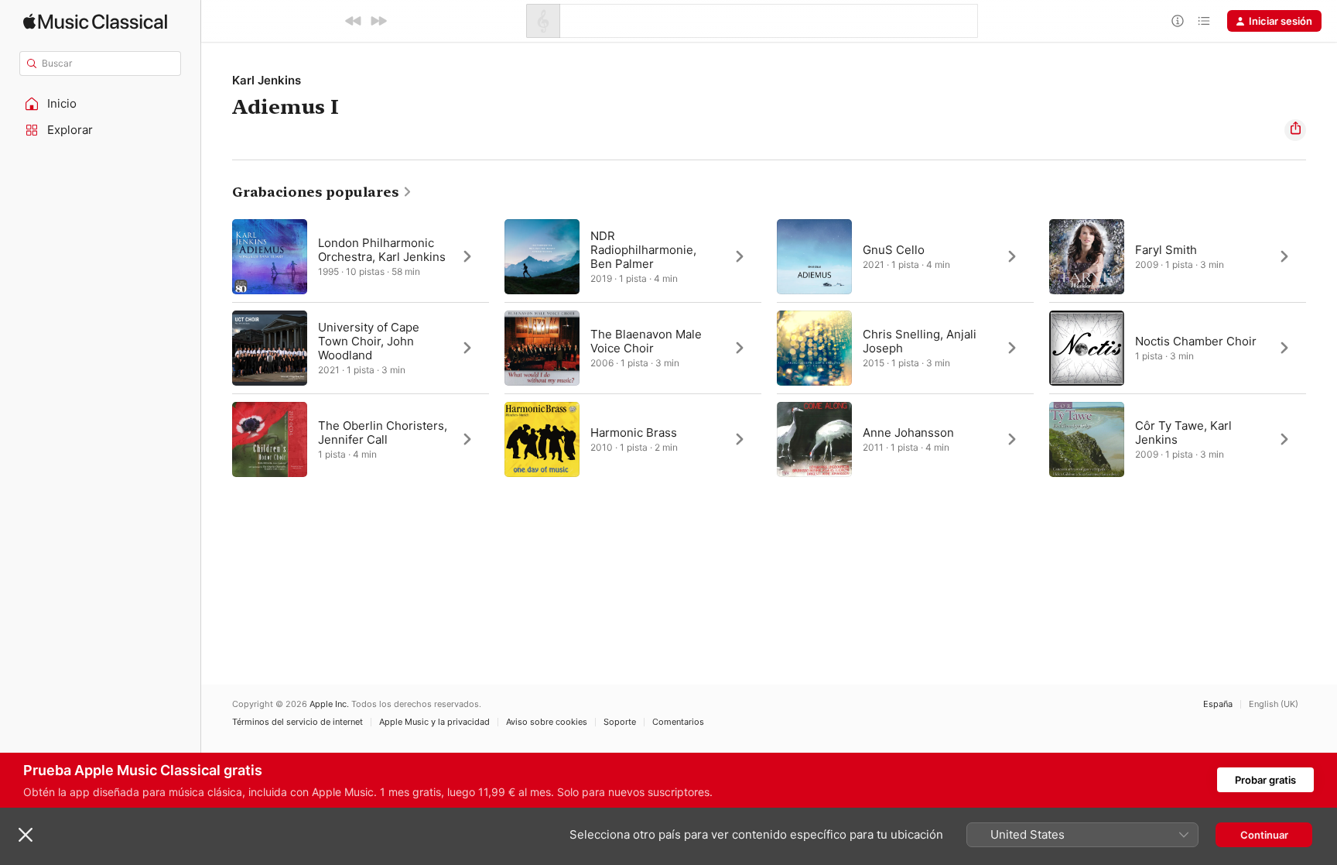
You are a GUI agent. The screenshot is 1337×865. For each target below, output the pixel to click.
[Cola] (1204, 21)
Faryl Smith (1166, 249)
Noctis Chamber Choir (1196, 341)
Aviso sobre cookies (546, 722)
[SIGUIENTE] (378, 21)
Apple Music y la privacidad (434, 722)
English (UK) (1273, 704)
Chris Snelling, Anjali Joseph (919, 341)
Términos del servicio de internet (297, 722)
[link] (322, 192)
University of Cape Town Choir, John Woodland (368, 341)
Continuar (1264, 835)
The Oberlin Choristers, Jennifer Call (382, 432)
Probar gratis (1265, 780)
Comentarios (678, 722)
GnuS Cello (894, 249)
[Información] (1177, 21)
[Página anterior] (216, 347)
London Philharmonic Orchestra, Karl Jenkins (382, 249)
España (1218, 704)
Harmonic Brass (633, 432)
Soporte (620, 722)
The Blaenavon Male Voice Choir (646, 341)
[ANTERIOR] (353, 21)
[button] (100, 103)
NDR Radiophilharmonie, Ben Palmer (643, 249)
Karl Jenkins (266, 80)
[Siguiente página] (1321, 347)
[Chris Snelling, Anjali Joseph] (905, 347)
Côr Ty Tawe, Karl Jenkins (1183, 432)
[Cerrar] (25, 835)
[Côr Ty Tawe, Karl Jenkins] (1177, 439)
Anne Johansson (908, 432)
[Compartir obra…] (1295, 130)
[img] (95, 21)
